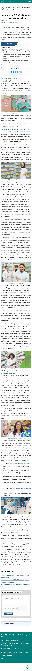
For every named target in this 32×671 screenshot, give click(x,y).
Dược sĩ (5, 81)
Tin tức (18, 7)
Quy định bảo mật (6, 658)
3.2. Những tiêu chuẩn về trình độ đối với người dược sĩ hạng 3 (16, 57)
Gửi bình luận (8, 613)
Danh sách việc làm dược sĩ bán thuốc (20, 488)
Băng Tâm (4, 20)
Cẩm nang (11, 7)
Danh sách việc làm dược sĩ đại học (18, 463)
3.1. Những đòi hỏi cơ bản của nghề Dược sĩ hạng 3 (16, 54)
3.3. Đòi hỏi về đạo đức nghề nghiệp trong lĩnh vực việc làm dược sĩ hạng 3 (16, 61)
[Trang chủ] (6, 1)
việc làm (20, 326)
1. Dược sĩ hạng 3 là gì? (8, 47)
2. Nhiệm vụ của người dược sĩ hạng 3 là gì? (13, 49)
